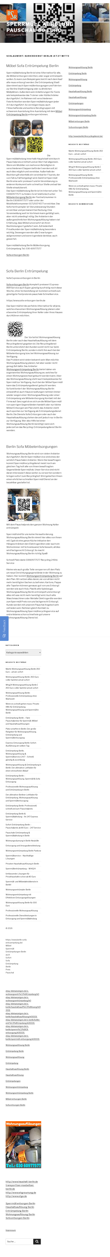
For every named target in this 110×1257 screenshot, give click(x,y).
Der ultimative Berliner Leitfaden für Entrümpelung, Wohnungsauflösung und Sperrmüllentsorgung (22, 798)
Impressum (11, 1230)
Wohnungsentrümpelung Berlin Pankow (23, 851)
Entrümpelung (75, 85)
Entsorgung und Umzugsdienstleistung (23, 845)
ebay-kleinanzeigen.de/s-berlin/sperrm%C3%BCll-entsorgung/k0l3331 (17, 1029)
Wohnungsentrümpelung (80, 109)
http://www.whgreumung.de (21, 1192)
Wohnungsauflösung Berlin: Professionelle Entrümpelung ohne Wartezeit (84, 178)
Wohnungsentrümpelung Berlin (22, 369)
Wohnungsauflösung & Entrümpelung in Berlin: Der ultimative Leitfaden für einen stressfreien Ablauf (23, 768)
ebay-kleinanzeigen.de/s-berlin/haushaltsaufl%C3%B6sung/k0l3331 (23, 1007)
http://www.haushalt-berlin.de (22, 1181)
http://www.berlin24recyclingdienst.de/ (86, 136)
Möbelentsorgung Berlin (19, 197)
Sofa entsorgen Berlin (17, 255)
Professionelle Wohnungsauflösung (22, 910)
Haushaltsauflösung (78, 97)
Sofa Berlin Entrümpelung (27, 271)
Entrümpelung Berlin (78, 73)
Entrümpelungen (76, 103)
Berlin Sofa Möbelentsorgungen (31, 446)
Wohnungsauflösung (78, 79)
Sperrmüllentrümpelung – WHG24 (21, 868)
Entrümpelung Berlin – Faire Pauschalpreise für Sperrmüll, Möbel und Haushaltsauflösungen (22, 721)
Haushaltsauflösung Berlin (80, 91)
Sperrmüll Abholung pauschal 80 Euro (40, 27)
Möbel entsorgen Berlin (79, 121)
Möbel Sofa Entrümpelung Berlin (32, 66)
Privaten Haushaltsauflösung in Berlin (22, 864)
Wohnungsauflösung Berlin (81, 67)
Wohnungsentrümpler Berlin (18, 889)
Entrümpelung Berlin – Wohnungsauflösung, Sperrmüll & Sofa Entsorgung (23, 779)
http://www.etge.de (16, 1196)
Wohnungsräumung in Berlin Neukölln (22, 841)
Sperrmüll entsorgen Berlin (20, 1203)
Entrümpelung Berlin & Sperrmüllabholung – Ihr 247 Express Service (22, 817)
